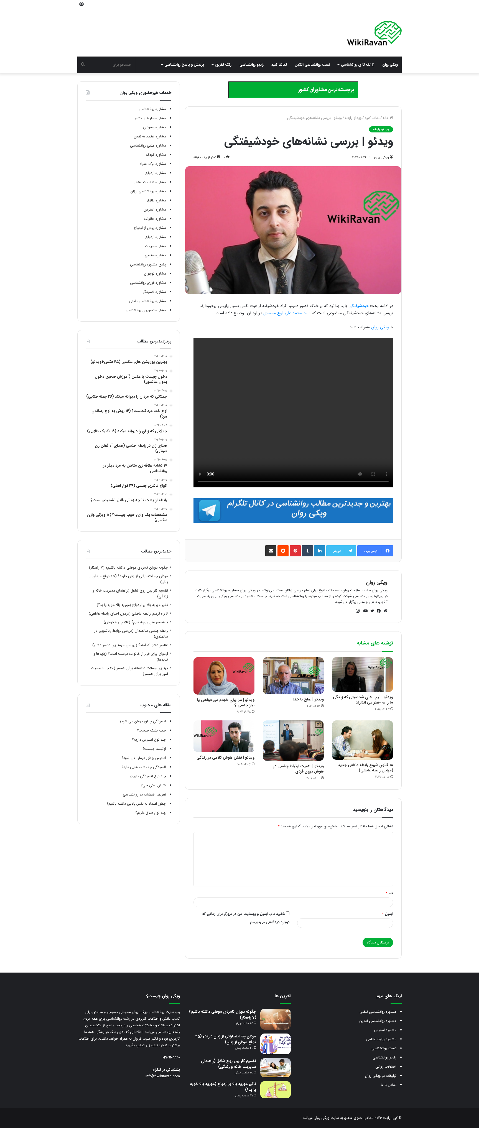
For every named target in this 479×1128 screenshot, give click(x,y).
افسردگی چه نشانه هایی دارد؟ (144, 767)
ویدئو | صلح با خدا (308, 699)
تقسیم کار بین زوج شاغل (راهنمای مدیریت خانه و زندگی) (228, 1064)
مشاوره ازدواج (155, 173)
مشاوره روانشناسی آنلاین (378, 1021)
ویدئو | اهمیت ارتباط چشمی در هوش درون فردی (298, 768)
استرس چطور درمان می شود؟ (144, 758)
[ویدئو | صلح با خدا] (293, 675)
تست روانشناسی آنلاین (312, 65)
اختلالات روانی (385, 1067)
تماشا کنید (279, 65)
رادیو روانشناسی (252, 65)
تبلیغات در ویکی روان (380, 1076)
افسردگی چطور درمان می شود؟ (142, 721)
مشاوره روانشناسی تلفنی (147, 301)
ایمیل (387, 914)
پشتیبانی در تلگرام (166, 1070)
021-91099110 (171, 1057)
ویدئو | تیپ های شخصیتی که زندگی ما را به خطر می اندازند (363, 699)
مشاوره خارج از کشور (150, 118)
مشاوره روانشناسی (152, 109)
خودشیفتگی (358, 306)
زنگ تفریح (223, 65)
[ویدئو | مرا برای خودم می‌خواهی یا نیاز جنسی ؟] (223, 676)
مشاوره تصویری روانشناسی (146, 310)
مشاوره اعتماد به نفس (150, 136)
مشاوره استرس (155, 210)
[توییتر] (371, 611)
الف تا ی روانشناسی (356, 65)
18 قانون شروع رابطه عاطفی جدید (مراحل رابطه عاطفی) (365, 767)
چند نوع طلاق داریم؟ (150, 813)
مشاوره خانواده (155, 219)
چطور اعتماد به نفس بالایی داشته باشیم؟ (136, 804)
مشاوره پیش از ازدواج (150, 228)
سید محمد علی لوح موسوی (286, 313)
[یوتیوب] (364, 611)
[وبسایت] (384, 611)
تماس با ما (388, 1085)
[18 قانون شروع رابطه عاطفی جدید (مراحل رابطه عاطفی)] (362, 740)
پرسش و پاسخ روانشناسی (184, 65)
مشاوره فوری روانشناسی (148, 283)
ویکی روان (390, 65)
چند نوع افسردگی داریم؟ (148, 776)
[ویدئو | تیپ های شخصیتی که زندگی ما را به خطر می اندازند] (362, 674)
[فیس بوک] (377, 611)
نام (389, 893)
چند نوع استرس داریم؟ (149, 740)
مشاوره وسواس (154, 127)
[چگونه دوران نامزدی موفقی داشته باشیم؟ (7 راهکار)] (275, 1019)
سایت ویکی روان (326, 1118)
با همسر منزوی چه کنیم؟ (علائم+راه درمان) (136, 622)
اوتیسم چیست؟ (154, 749)
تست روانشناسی (383, 1048)
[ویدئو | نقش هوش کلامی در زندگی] (223, 736)
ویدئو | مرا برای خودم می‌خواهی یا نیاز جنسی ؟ (225, 702)
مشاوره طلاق (156, 200)
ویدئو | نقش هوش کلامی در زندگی (225, 757)
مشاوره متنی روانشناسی (148, 146)
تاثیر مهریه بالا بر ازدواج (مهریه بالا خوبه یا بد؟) (132, 605)
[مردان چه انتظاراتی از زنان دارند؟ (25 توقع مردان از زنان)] (275, 1044)
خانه (386, 118)
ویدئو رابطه (353, 118)
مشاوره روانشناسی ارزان (148, 191)
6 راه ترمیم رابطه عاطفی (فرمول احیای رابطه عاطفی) (128, 614)
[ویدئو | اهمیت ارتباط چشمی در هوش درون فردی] (293, 740)
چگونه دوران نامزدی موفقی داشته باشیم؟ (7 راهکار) (128, 568)
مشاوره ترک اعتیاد (153, 164)
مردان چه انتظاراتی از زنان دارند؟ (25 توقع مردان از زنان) (225, 1039)
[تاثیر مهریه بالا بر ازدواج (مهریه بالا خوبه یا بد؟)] (275, 1089)
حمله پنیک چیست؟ (151, 730)
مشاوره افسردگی (153, 292)
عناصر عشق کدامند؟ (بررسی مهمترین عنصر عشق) (130, 645)
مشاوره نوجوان (155, 274)
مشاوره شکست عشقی (149, 182)
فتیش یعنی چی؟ (153, 785)
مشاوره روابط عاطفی (381, 1039)
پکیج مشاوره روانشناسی (148, 264)
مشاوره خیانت (155, 246)
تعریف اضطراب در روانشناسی (144, 794)
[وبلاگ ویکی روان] (374, 33)
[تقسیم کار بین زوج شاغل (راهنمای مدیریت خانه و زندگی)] (275, 1067)
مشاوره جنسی (155, 255)
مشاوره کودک (156, 155)
